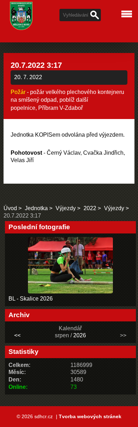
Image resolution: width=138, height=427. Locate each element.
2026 (79, 335)
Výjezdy (66, 208)
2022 (90, 208)
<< (17, 335)
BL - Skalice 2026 (30, 299)
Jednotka (36, 208)
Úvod (10, 208)
